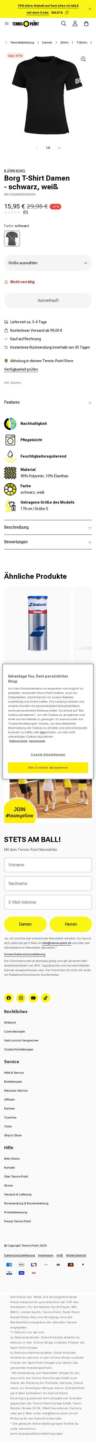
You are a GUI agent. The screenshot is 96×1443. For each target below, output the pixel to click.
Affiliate (9, 1099)
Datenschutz (18, 741)
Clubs (8, 1126)
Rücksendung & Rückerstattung (26, 1203)
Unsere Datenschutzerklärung (24, 954)
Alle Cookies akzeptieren (48, 767)
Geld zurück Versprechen (21, 1040)
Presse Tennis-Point (17, 1221)
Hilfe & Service (14, 1072)
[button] (6, 23)
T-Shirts (82, 42)
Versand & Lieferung (17, 1194)
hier (43, 732)
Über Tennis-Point (16, 1176)
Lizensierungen (14, 1031)
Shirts (64, 42)
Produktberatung (15, 1212)
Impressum (46, 1255)
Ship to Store (13, 1135)
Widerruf (10, 1022)
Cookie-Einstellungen (18, 1049)
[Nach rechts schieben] (59, 147)
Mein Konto (12, 1158)
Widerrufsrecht (76, 1255)
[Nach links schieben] (36, 147)
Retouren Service (15, 1090)
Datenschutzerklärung (19, 1255)
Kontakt (9, 1167)
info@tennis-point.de (56, 943)
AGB (60, 1255)
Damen (47, 42)
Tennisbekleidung (22, 42)
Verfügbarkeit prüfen (21, 369)
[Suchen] (63, 23)
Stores (8, 1185)
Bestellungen (13, 1081)
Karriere (9, 1108)
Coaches (10, 1117)
